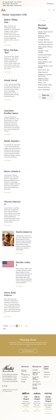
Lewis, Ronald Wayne (45, 55)
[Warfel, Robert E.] (8, 238)
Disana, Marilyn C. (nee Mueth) (45, 66)
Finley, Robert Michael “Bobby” (45, 47)
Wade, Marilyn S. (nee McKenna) (45, 62)
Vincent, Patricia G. (12, 203)
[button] (49, 10)
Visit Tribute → (9, 45)
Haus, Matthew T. (43, 57)
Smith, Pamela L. (12, 141)
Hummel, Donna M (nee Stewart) (43, 79)
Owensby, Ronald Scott (45, 44)
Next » (4, 329)
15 (26, 326)
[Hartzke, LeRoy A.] (8, 264)
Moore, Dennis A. (12, 171)
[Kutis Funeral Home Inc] (3, 10)
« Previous (5, 326)
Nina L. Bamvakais (44, 89)
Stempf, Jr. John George (43, 51)
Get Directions (25, 410)
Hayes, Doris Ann (43, 70)
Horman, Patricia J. (44, 87)
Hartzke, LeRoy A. (23, 263)
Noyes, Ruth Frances (10, 293)
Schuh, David (10, 80)
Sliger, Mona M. (43, 72)
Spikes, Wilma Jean (11, 21)
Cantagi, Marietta (43, 40)
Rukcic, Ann (42, 82)
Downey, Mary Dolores (45, 42)
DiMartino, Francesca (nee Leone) (45, 75)
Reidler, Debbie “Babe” (45, 85)
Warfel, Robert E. (24, 232)
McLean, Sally (42, 59)
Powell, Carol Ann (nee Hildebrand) (45, 32)
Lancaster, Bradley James (11, 112)
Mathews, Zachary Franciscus (44, 36)
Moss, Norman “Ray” (11, 51)
